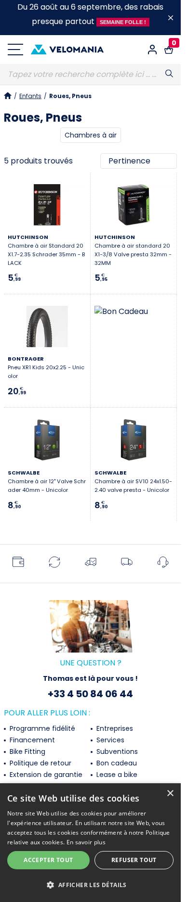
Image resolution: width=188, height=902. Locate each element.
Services (109, 740)
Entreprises (113, 728)
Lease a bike (115, 774)
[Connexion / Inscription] (152, 49)
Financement (31, 740)
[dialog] (90, 842)
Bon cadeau (115, 763)
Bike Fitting (26, 751)
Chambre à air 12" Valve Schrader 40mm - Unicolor (47, 481)
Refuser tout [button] (134, 860)
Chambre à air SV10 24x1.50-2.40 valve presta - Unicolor (133, 481)
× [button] (170, 793)
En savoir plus (86, 842)
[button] (90, 885)
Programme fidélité (41, 728)
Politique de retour (39, 763)
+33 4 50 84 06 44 (90, 694)
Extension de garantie (45, 774)
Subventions (116, 751)
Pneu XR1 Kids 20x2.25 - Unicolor (46, 367)
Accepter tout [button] (48, 860)
